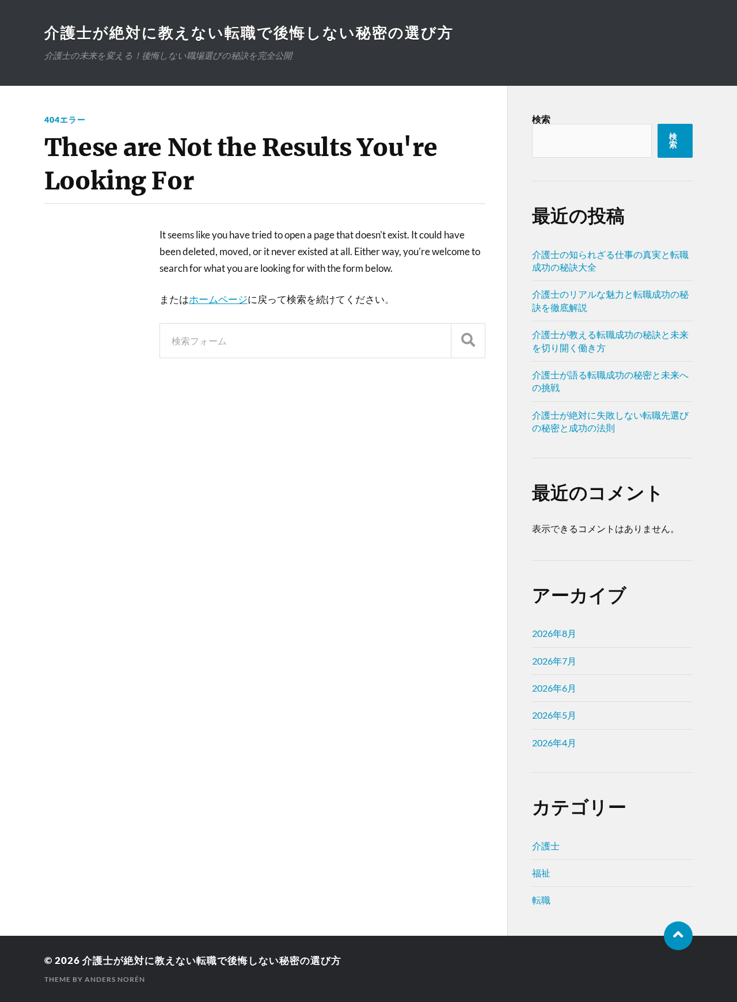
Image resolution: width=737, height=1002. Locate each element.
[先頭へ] (678, 935)
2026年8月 (554, 633)
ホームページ (218, 299)
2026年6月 (554, 687)
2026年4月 (554, 742)
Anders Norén (115, 979)
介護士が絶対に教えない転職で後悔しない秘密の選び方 (249, 32)
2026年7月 (554, 660)
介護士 (546, 845)
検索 (541, 118)
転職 (541, 899)
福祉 (541, 872)
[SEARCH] (468, 340)
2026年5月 (554, 714)
